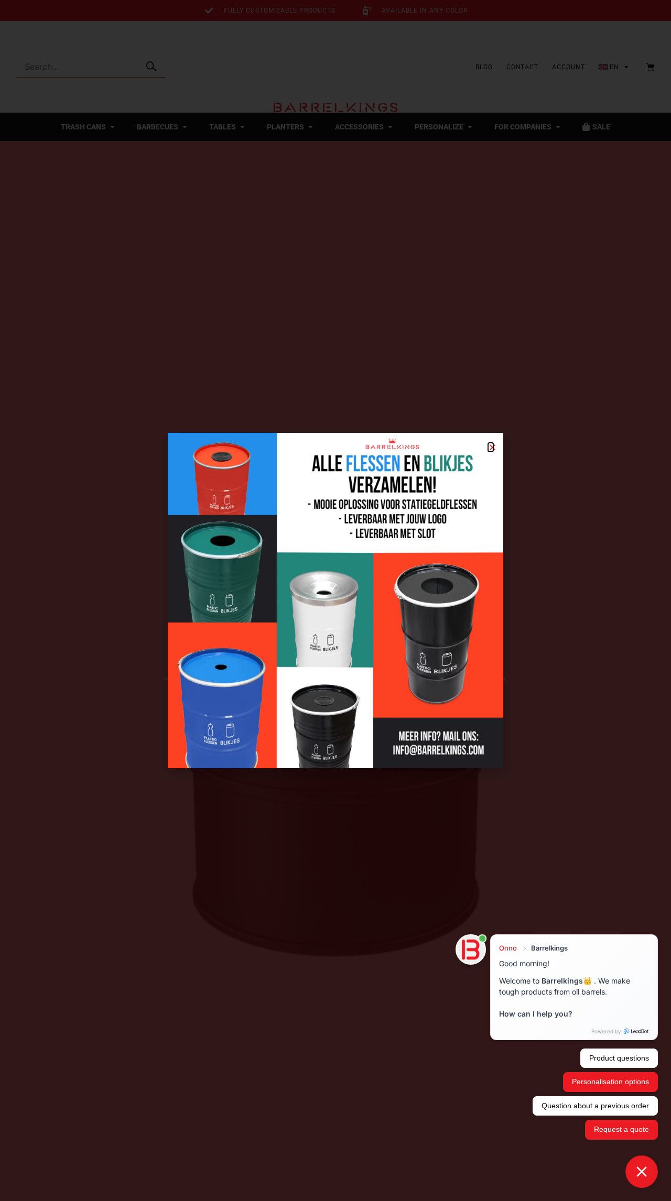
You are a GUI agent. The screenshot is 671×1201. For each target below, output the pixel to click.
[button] (491, 447)
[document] (335, 600)
